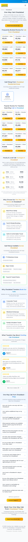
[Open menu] (25, 5)
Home (2, 10)
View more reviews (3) (13, 388)
